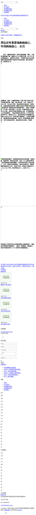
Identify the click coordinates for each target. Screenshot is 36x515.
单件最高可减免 (5, 324)
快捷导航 (3, 364)
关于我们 (6, 20)
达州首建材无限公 (6, 298)
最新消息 (3, 271)
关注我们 (3, 269)
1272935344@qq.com (7, 332)
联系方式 (3, 495)
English (3, 30)
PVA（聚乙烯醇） (9, 376)
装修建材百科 (8, 24)
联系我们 (6, 25)
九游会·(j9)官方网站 (6, 35)
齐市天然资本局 (6, 311)
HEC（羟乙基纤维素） (10, 371)
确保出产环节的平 (6, 284)
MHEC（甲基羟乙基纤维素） (12, 373)
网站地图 (7, 510)
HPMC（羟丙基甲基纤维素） (12, 369)
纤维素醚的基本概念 (10, 367)
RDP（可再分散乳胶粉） (11, 374)
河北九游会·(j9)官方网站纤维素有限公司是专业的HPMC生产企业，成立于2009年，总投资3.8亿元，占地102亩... (17, 266)
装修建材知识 (8, 22)
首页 (5, 18)
